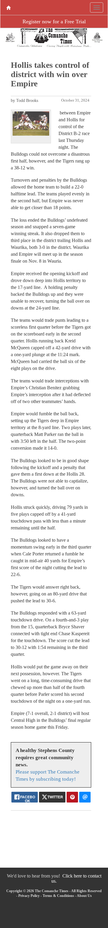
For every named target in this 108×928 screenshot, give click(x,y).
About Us (84, 896)
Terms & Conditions (58, 896)
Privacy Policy (29, 896)
